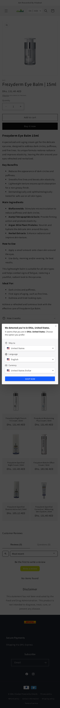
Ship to (12, 343)
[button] (30, 348)
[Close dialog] (56, 326)
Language (13, 354)
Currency (13, 365)
